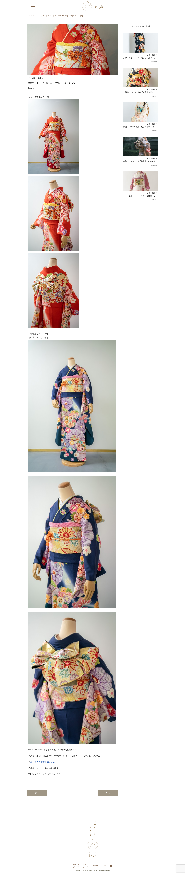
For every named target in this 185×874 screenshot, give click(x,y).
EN (78, 867)
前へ (37, 793)
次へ (108, 793)
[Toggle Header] (33, 6)
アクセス (104, 866)
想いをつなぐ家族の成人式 (42, 762)
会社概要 (96, 866)
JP (74, 867)
